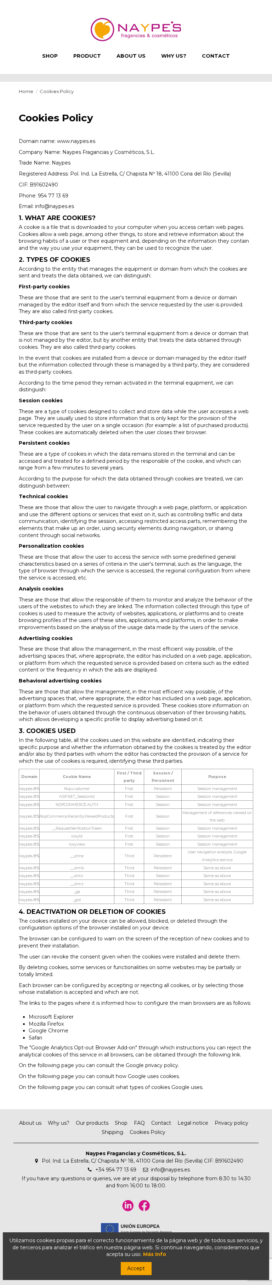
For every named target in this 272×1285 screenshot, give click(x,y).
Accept (136, 1268)
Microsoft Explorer (51, 1017)
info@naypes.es (170, 1169)
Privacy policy (231, 1123)
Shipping (112, 1132)
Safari (35, 1038)
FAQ (139, 1123)
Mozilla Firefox (46, 1024)
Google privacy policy (152, 1065)
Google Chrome (48, 1030)
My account (26, 5)
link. (236, 1054)
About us (30, 1123)
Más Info (154, 1254)
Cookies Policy (147, 1132)
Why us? (58, 1123)
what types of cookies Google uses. (159, 1087)
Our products (92, 1123)
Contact (161, 1123)
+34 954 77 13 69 (115, 1169)
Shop (121, 1123)
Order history (58, 5)
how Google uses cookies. (148, 1076)
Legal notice (192, 1123)
